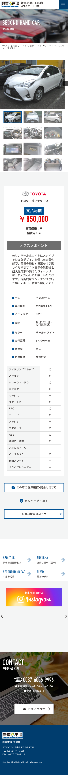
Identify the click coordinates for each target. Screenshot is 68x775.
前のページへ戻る (36, 501)
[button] (65, 83)
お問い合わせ (36, 709)
